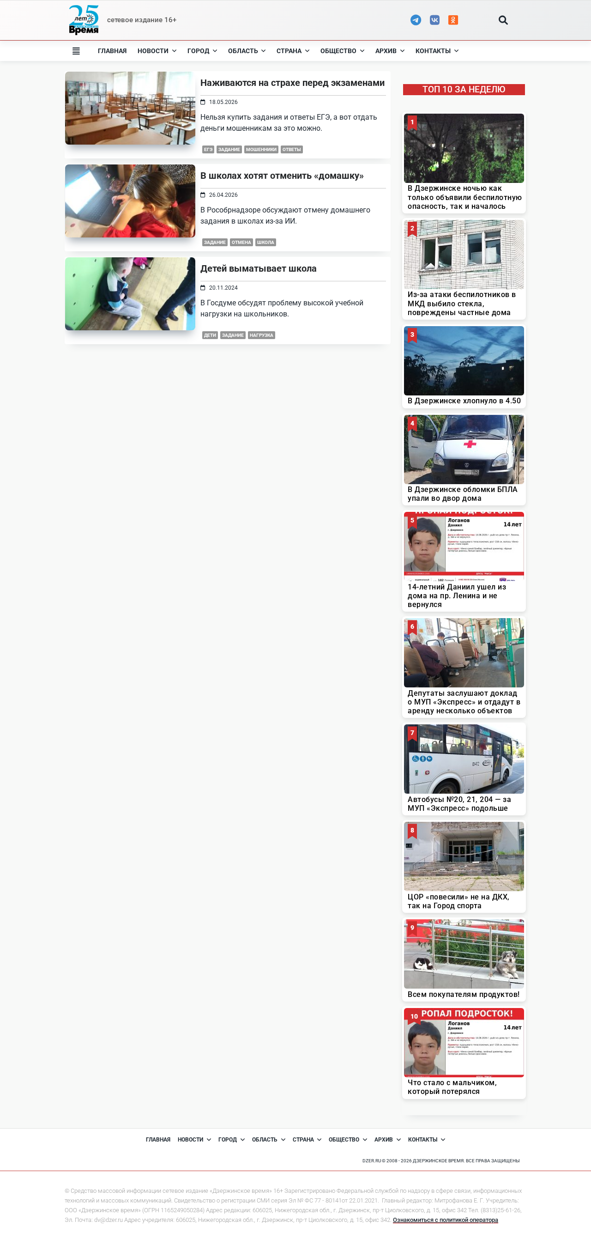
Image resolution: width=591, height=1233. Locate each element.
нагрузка (261, 335)
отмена (241, 242)
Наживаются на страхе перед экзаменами (292, 82)
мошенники (261, 149)
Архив (386, 51)
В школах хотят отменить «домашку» (282, 175)
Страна (289, 51)
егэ (208, 149)
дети (210, 335)
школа (265, 242)
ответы (292, 149)
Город (198, 51)
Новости (153, 51)
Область (243, 51)
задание (229, 149)
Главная (112, 51)
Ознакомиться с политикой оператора (445, 1219)
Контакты (433, 51)
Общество (338, 51)
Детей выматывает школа (258, 268)
